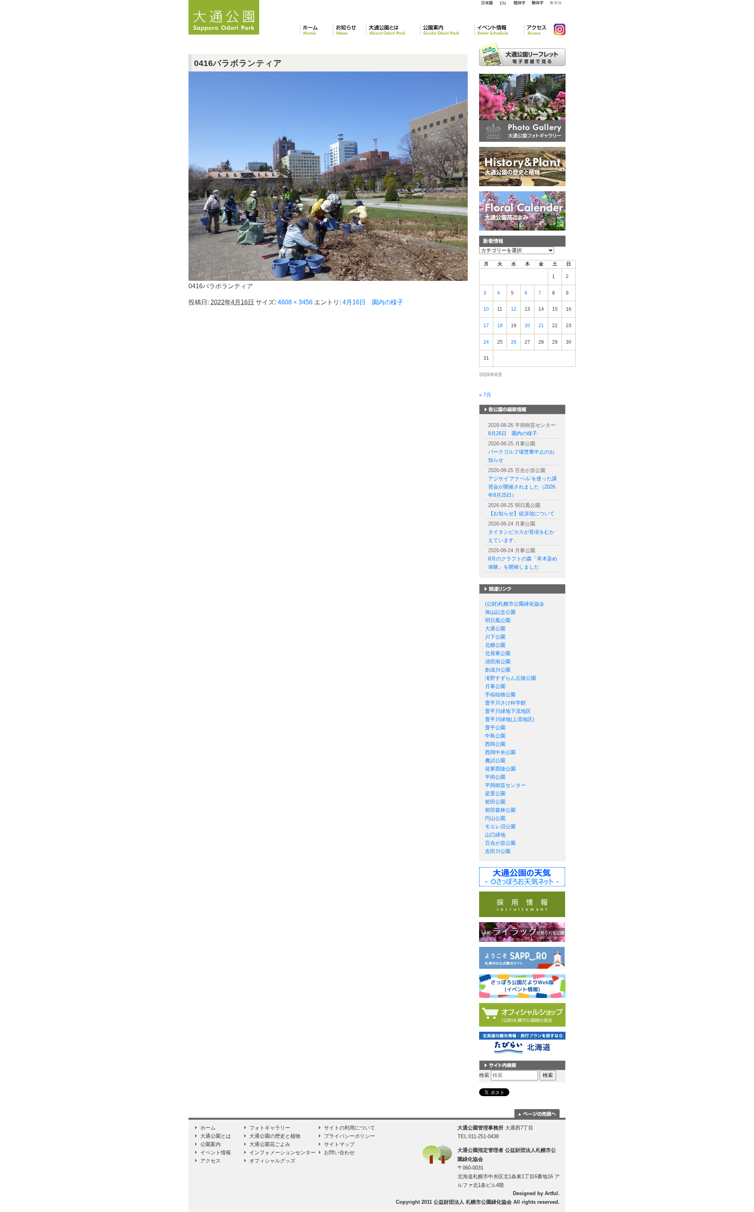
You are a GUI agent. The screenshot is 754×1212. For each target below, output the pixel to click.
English (503, 2)
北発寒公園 (498, 653)
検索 (484, 1075)
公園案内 (447, 29)
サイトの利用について (349, 1128)
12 (513, 309)
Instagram (556, 29)
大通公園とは (393, 29)
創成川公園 (498, 670)
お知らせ (349, 29)
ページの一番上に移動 (537, 1113)
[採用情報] (522, 904)
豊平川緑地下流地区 (508, 711)
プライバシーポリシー (349, 1136)
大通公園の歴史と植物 (274, 1136)
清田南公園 (498, 662)
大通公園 (495, 629)
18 (500, 325)
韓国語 (555, 3)
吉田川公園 (498, 851)
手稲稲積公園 (500, 695)
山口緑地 (495, 835)
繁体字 (537, 3)
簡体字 (519, 3)
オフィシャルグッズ (272, 1161)
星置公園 (495, 793)
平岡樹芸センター (505, 785)
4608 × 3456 (295, 302)
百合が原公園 (500, 843)
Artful (551, 1193)
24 (486, 342)
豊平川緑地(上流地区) (509, 719)
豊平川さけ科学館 (505, 703)
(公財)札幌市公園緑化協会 (514, 604)
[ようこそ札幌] (522, 958)
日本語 (487, 3)
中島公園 (495, 736)
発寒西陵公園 (500, 769)
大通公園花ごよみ (269, 1144)
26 (513, 342)
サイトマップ (339, 1144)
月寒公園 (495, 686)
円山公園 (495, 818)
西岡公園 (495, 744)
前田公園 (495, 802)
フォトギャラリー (269, 1128)
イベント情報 (498, 29)
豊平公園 (495, 727)
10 (486, 309)
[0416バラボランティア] (328, 175)
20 (527, 325)
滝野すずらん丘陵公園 (510, 678)
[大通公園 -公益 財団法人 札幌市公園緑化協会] (223, 16)
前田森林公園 (500, 810)
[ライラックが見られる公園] (522, 932)
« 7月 (485, 395)
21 (541, 325)
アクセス (535, 29)
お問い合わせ (339, 1152)
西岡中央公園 (500, 752)
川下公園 (495, 637)
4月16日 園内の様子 (372, 302)
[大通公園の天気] (522, 876)
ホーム (316, 29)
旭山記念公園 (500, 612)
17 (486, 325)
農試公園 (495, 760)
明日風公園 (498, 620)
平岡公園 (495, 777)
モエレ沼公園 (500, 826)
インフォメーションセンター (282, 1152)
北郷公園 (495, 645)
